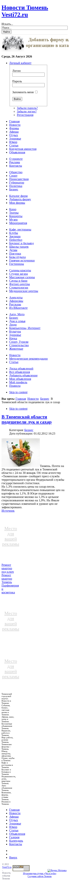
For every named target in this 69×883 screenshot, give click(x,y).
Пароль (17, 81)
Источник (8, 510)
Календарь (16, 840)
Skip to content (18, 392)
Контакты (15, 844)
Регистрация (25, 115)
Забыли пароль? (27, 108)
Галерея (14, 837)
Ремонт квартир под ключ (8, 568)
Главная (21, 398)
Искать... (7, 24)
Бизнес (44, 398)
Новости (33, 398)
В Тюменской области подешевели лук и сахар (27, 419)
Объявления (17, 833)
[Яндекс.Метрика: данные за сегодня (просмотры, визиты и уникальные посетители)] (57, 870)
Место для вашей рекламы (10, 536)
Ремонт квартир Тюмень (7, 579)
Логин (16, 70)
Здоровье (15, 823)
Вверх (13, 857)
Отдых (13, 820)
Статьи (13, 830)
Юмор (13, 827)
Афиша (14, 816)
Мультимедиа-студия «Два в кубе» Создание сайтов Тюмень (39, 875)
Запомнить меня (23, 92)
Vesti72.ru (7, 867)
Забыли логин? (27, 111)
